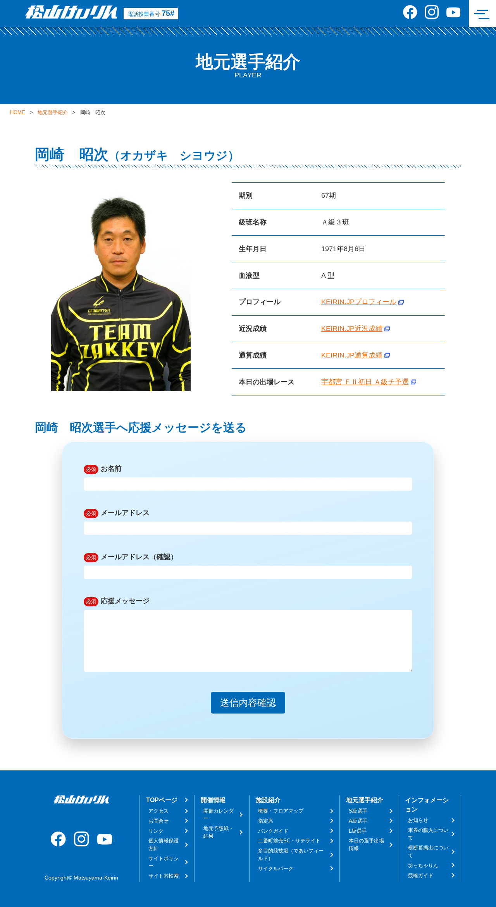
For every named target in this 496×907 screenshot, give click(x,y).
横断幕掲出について (428, 851)
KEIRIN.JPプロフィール (358, 302)
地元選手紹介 (53, 112)
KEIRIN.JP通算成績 (351, 355)
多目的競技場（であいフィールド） (291, 854)
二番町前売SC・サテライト (289, 841)
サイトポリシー (163, 862)
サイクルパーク (275, 868)
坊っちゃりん (423, 865)
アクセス (158, 811)
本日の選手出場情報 (366, 844)
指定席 (265, 821)
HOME (17, 112)
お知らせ (418, 820)
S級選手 (358, 811)
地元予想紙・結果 (218, 832)
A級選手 (358, 821)
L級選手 (358, 831)
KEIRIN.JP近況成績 (351, 328)
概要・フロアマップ (280, 811)
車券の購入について (428, 833)
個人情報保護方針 (163, 844)
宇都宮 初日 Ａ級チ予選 (365, 382)
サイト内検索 (163, 876)
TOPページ (161, 799)
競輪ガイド (420, 875)
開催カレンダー (218, 814)
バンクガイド (273, 831)
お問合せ (158, 821)
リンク (156, 831)
